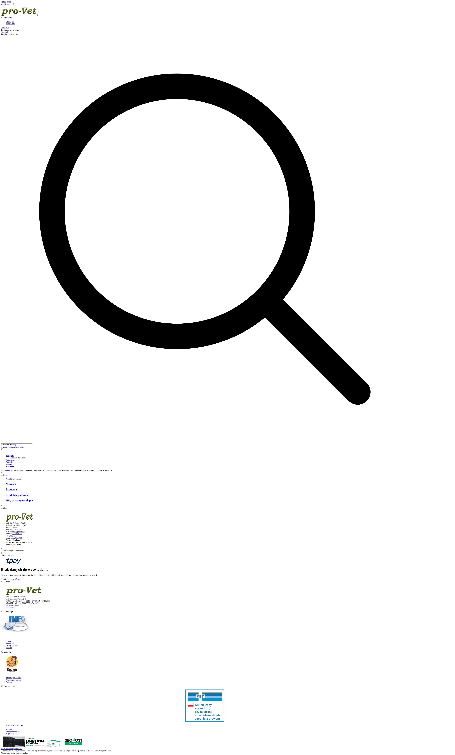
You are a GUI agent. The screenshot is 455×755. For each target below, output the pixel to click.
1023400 (18, 538)
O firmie (9, 641)
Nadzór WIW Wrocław (15, 725)
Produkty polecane (17, 494)
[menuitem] (207, 455)
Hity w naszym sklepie (19, 500)
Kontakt (4, 508)
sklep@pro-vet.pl (7, 4)
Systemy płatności (7, 555)
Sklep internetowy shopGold (11, 749)
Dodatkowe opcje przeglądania (12, 551)
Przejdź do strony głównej (10, 579)
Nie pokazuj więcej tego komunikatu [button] (14, 753)
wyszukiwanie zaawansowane (12, 447)
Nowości (11, 483)
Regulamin (10, 643)
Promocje (12, 489)
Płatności (9, 682)
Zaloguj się (10, 22)
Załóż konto (10, 24)
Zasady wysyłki (12, 646)
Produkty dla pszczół (18, 458)
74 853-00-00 (6, 2)
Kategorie (4, 475)
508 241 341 (10, 536)
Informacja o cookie (13, 678)
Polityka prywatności (13, 680)
